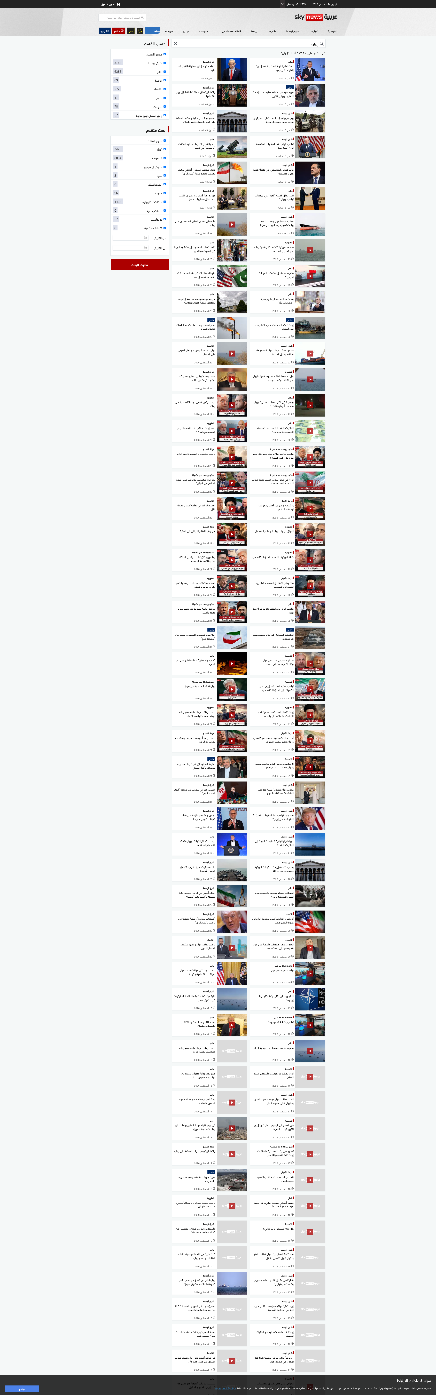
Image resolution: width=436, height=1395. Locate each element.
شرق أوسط (292, 31)
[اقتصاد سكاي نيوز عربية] (152, 30)
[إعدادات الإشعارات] (140, 31)
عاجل (131, 31)
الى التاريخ (160, 247)
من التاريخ (160, 237)
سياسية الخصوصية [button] (225, 1388)
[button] (118, 31)
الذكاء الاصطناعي (231, 31)
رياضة (254, 31)
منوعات (203, 31)
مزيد (170, 31)
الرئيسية (332, 31)
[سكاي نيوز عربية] (316, 17)
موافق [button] (22, 1389)
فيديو (186, 31)
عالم (273, 31)
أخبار (315, 31)
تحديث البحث (139, 264)
